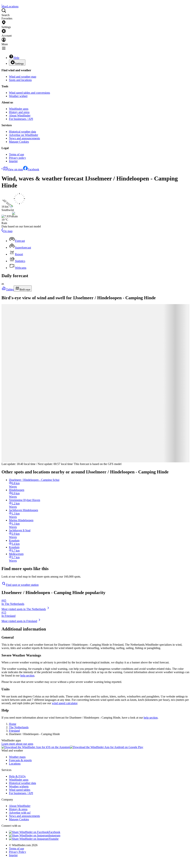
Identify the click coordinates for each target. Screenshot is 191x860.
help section (27, 675)
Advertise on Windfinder (23, 135)
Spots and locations (20, 80)
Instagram (54, 835)
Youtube (54, 838)
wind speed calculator (64, 703)
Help (16, 57)
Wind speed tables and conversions (29, 92)
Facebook (33, 169)
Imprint (13, 161)
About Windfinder (19, 115)
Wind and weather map (22, 76)
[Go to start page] (1, 3)
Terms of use (16, 154)
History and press (19, 112)
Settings (19, 63)
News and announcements (24, 138)
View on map (15, 169)
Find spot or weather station (22, 584)
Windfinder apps (18, 108)
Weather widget (18, 96)
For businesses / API (21, 118)
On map (7, 231)
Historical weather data (22, 131)
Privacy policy (17, 157)
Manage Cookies (19, 141)
